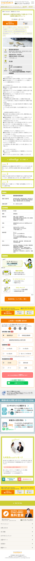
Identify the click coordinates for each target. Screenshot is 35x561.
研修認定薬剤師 (26, 335)
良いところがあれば (26, 353)
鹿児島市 (31, 7)
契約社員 (25, 363)
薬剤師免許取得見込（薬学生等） (17, 340)
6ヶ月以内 (9, 353)
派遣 (25, 368)
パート (9, 368)
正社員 (9, 363)
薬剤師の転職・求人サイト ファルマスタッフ (11, 7)
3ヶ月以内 (25, 348)
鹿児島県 (25, 7)
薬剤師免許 (10, 335)
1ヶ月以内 (9, 348)
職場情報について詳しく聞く (17, 299)
